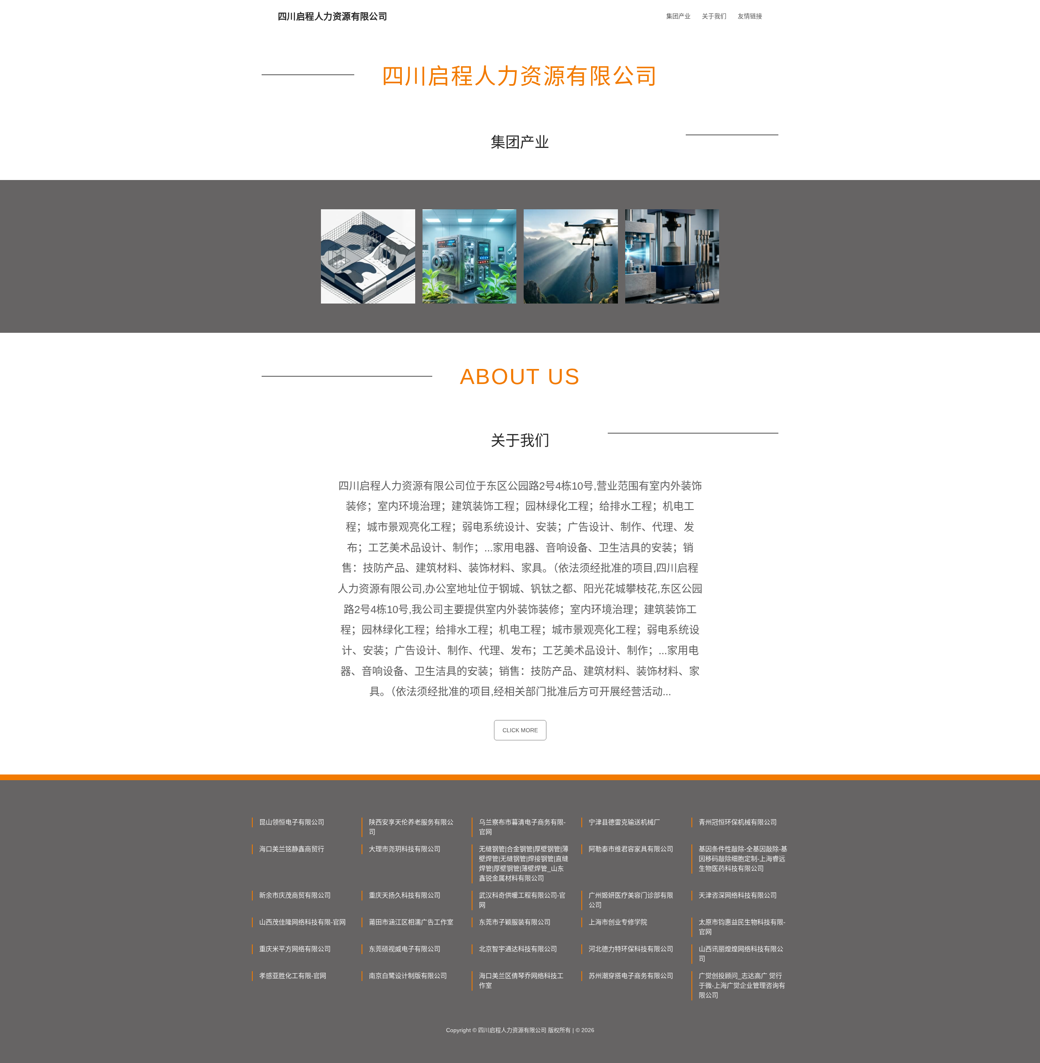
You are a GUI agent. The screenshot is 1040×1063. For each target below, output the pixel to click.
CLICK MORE (520, 730)
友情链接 (750, 16)
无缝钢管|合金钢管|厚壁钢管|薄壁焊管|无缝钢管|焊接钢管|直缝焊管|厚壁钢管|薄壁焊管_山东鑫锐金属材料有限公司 (523, 864)
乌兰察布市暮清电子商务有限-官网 (522, 827)
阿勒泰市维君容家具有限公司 (631, 849)
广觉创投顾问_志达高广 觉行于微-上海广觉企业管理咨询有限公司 (742, 985)
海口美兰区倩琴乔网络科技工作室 (521, 980)
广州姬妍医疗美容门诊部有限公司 (631, 900)
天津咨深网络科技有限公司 (738, 895)
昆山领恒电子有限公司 (291, 822)
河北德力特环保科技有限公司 (631, 949)
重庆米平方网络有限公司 (295, 949)
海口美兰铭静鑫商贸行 (291, 849)
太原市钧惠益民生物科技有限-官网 (742, 927)
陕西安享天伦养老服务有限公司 (411, 827)
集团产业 (678, 16)
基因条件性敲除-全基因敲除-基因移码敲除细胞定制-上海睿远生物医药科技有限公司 (743, 859)
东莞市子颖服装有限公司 (514, 922)
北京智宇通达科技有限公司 (518, 949)
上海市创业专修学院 (618, 922)
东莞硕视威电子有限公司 (404, 949)
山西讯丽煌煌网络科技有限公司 (741, 954)
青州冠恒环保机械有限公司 (738, 822)
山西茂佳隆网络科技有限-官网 (302, 922)
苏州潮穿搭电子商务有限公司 (631, 975)
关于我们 (714, 16)
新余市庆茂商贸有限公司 (295, 895)
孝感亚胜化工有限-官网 (292, 975)
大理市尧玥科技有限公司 (404, 849)
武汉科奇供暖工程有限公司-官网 (522, 900)
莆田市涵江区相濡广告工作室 (411, 922)
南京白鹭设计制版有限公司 (408, 975)
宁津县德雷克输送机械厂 (624, 822)
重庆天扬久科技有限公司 (404, 895)
